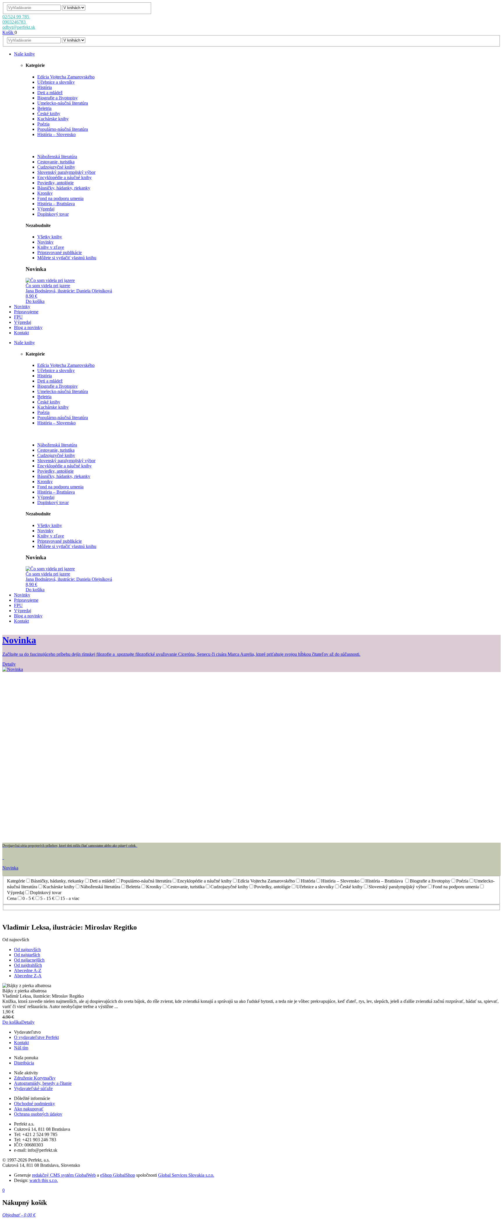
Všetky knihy (49, 236)
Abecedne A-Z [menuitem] (27, 970)
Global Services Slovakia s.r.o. (186, 1175)
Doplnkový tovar (53, 214)
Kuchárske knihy (53, 118)
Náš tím (21, 1047)
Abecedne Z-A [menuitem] (28, 975)
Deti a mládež (50, 92)
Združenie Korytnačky (35, 1078)
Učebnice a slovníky (56, 82)
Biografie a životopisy (57, 97)
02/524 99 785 (16, 16)
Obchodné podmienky (34, 1103)
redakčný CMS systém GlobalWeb (64, 1175)
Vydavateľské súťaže (33, 1088)
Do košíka (35, 301)
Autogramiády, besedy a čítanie (43, 1083)
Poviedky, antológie (55, 182)
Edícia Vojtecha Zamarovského (66, 76)
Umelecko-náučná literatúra (62, 103)
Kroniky (45, 193)
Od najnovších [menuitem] (27, 949)
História (44, 87)
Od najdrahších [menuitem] (28, 965)
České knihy (48, 113)
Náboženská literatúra (57, 156)
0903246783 (14, 21)
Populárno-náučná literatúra (62, 129)
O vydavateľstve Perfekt (36, 1037)
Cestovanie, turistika (56, 161)
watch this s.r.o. (43, 1180)
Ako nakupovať (28, 1108)
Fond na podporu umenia (60, 198)
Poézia (43, 124)
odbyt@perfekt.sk (18, 27)
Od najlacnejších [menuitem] (29, 960)
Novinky (45, 242)
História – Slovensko (56, 134)
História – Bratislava (56, 203)
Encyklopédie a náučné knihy (64, 177)
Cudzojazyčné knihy (56, 167)
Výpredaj (45, 208)
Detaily (28, 1022)
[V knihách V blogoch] (73, 7)
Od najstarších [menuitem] (27, 954)
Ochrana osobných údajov (38, 1114)
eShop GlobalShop (117, 1175)
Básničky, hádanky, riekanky (63, 187)
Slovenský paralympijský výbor (66, 172)
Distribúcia (24, 1062)
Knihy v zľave (50, 247)
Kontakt (21, 1042)
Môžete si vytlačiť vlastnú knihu (66, 257)
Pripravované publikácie (59, 252)
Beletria (44, 108)
